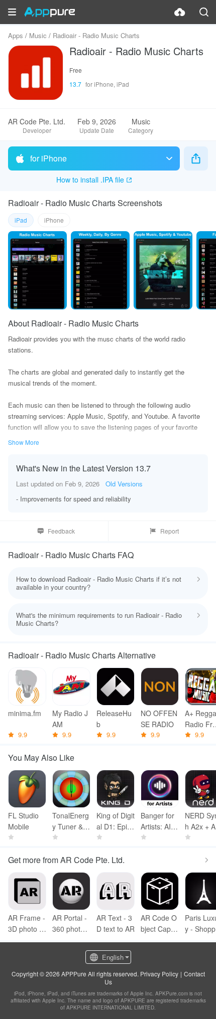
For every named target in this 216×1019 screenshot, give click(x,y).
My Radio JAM (70, 718)
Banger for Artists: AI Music (160, 821)
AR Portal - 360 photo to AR (70, 923)
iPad (21, 220)
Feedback (61, 531)
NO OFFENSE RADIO (159, 718)
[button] (12, 12)
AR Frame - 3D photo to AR (26, 923)
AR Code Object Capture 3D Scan (159, 923)
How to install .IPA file (90, 180)
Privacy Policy (159, 973)
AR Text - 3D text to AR (115, 923)
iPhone (54, 220)
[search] (204, 12)
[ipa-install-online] (180, 12)
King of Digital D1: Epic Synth (115, 821)
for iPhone (48, 158)
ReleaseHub (114, 718)
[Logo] (49, 12)
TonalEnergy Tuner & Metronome (70, 821)
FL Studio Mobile (23, 820)
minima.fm (24, 713)
